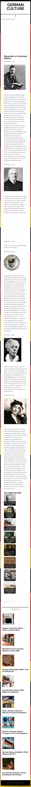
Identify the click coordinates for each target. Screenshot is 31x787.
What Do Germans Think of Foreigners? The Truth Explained (14, 732)
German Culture (15, 7)
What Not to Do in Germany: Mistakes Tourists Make (13, 650)
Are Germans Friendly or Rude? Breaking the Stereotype (14, 774)
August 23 (9, 19)
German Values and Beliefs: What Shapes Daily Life (15, 753)
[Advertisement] (15, 36)
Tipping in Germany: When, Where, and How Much (12, 629)
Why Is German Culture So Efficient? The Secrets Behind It (14, 712)
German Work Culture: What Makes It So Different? (13, 691)
